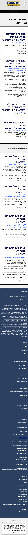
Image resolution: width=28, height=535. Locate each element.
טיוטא (25, 482)
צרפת (25, 343)
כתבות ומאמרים (22, 423)
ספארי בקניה (23, 396)
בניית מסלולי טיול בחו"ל (20, 459)
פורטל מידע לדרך (23, 371)
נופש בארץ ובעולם (22, 378)
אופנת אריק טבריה (23, 375)
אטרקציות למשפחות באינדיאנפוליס (15, 29)
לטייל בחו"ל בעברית (22, 381)
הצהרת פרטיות (23, 299)
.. (19, 291)
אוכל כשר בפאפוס (22, 368)
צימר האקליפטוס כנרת (22, 415)
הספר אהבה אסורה (22, 479)
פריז (25, 347)
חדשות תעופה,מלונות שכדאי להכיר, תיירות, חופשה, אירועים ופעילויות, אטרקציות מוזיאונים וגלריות (14, 469)
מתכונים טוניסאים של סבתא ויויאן (18, 385)
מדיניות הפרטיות (13, 530)
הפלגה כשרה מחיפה (21, 464)
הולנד (25, 357)
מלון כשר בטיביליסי (21, 365)
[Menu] (18, 12)
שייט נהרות (24, 462)
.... (26, 390)
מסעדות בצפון (23, 511)
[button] (25, 2)
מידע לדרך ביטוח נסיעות (20, 362)
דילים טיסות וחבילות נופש (20, 434)
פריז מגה (24, 350)
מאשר (14, 532)
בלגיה (25, 353)
